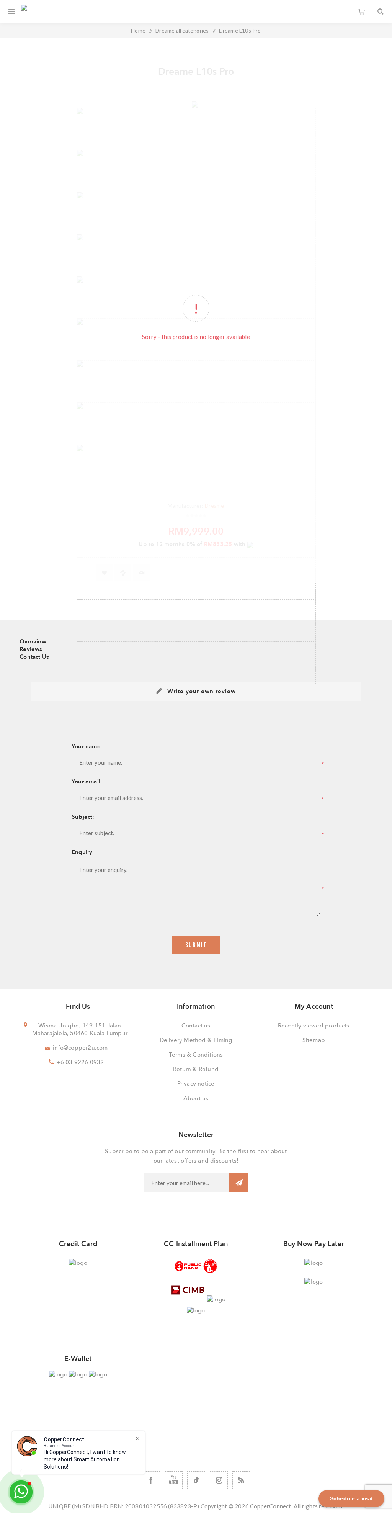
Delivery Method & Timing (196, 1040)
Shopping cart (361, 11)
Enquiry (82, 852)
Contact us (196, 1025)
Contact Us (34, 657)
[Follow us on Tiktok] (196, 1480)
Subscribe (238, 1182)
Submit (196, 945)
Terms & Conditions (196, 1054)
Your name (86, 746)
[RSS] (241, 1480)
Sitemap (313, 1040)
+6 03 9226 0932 (80, 1062)
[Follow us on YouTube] (174, 1480)
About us (196, 1098)
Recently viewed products (314, 1025)
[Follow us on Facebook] (151, 1480)
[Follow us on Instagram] (219, 1480)
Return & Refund (196, 1069)
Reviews (31, 649)
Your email (86, 781)
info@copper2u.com (80, 1048)
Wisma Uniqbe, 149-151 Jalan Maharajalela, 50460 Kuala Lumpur (79, 1029)
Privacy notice (196, 1084)
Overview (33, 641)
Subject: (83, 817)
